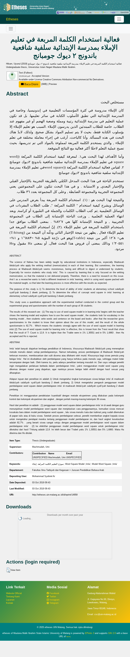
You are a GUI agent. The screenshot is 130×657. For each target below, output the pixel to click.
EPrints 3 (89, 633)
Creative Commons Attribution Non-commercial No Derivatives (73, 79)
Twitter (52, 596)
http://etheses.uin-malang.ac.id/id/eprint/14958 (55, 494)
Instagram (54, 599)
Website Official (14, 593)
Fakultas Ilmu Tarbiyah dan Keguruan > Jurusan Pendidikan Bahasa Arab (68, 470)
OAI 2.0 (112, 633)
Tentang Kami (13, 596)
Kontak (9, 603)
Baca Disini (31, 84)
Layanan (10, 599)
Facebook (54, 593)
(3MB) (36, 84)
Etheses (12, 19)
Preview (53, 84)
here (68, 636)
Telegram (54, 603)
